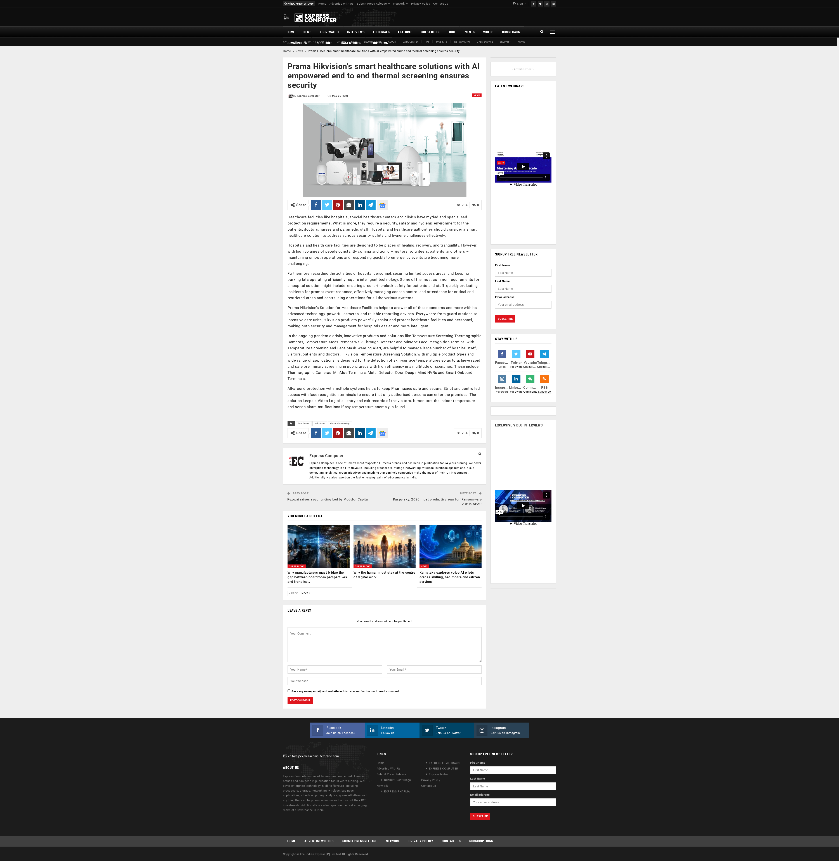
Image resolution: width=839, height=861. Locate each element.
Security (505, 41)
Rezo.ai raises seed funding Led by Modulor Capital (328, 499)
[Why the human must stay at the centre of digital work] (385, 546)
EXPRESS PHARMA (397, 791)
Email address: (505, 297)
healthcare (304, 423)
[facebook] (533, 3)
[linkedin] (547, 3)
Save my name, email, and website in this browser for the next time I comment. (345, 691)
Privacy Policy (420, 3)
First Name (502, 265)
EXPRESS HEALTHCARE (445, 762)
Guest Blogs (430, 32)
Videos (488, 32)
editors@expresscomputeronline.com (313, 756)
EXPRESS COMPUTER (443, 768)
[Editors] (285, 756)
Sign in (521, 3)
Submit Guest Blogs (397, 780)
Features (405, 32)
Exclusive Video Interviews (519, 425)
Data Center (410, 41)
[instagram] (553, 3)
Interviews (355, 32)
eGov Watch (329, 32)
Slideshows (379, 43)
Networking (462, 41)
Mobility (441, 41)
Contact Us (440, 3)
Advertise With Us (341, 3)
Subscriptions (481, 841)
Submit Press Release (372, 3)
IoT (427, 41)
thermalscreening (340, 423)
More (521, 41)
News (307, 32)
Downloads (511, 32)
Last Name (502, 281)
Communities (297, 43)
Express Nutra (438, 774)
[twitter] (540, 3)
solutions (320, 423)
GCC (452, 32)
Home (322, 3)
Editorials (381, 32)
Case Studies (351, 43)
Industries (323, 43)
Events (469, 32)
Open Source (485, 41)
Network (399, 3)
